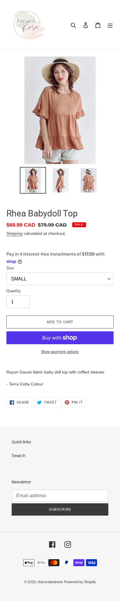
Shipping (14, 233)
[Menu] (110, 25)
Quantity (13, 291)
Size (10, 268)
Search (18, 455)
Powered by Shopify (80, 582)
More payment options (60, 351)
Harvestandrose (50, 582)
